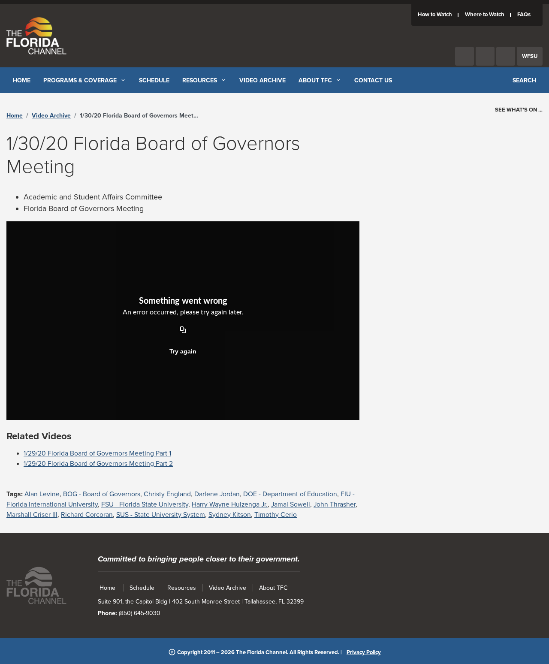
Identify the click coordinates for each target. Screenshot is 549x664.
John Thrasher (335, 504)
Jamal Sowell (290, 504)
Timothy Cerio (275, 515)
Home (14, 115)
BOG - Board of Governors (101, 494)
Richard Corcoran (87, 515)
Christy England (167, 494)
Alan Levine (42, 494)
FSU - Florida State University (144, 504)
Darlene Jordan (217, 494)
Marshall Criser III (31, 515)
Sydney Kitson (229, 515)
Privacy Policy (364, 652)
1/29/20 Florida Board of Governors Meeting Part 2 (98, 464)
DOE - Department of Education (290, 494)
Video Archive (51, 115)
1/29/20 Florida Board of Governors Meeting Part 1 (97, 453)
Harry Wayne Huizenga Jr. (230, 504)
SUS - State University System (160, 515)
